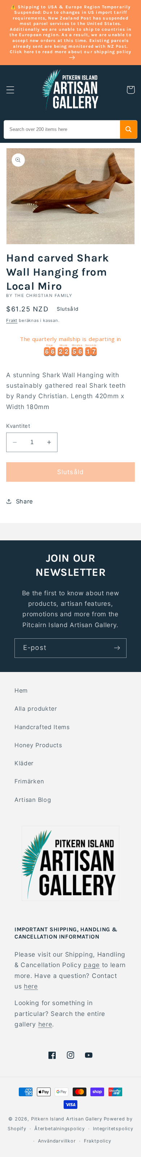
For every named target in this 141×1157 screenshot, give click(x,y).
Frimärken (29, 781)
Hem (21, 690)
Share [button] (24, 501)
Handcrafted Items (42, 727)
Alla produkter (35, 708)
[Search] (128, 129)
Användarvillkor (57, 1141)
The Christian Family (43, 295)
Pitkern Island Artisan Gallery (66, 1119)
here (31, 986)
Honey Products (38, 745)
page (92, 965)
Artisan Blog (32, 799)
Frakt (11, 320)
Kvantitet (18, 426)
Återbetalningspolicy (59, 1128)
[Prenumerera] (117, 648)
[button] (10, 90)
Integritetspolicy (113, 1128)
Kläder (24, 763)
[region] (70, 345)
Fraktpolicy (97, 1141)
